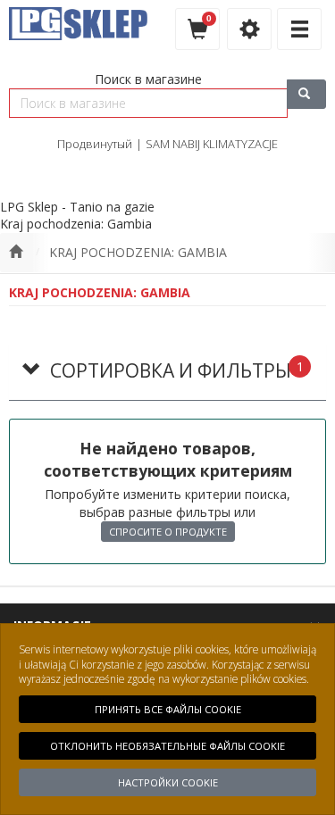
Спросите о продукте (168, 531)
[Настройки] (249, 29)
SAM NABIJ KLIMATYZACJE (212, 144)
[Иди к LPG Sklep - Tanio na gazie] (15, 252)
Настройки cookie (168, 782)
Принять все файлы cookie (168, 709)
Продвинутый (94, 144)
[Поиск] (306, 94)
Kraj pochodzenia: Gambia (138, 252)
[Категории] (299, 29)
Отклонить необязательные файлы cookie (167, 746)
